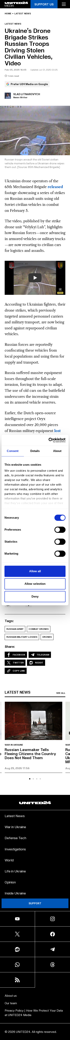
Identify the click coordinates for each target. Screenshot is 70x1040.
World (9, 860)
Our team (11, 1003)
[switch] (60, 530)
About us (11, 995)
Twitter (18, 662)
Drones (47, 636)
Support (35, 903)
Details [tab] (35, 451)
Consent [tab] (12, 451)
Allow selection (35, 583)
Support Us (44, 4)
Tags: (9, 620)
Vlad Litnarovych (26, 94)
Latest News (15, 815)
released (55, 187)
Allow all (35, 571)
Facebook (19, 654)
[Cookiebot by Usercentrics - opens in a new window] (49, 440)
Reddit (39, 662)
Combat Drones (39, 629)
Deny (35, 596)
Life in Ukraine (15, 871)
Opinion (10, 882)
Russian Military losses (21, 636)
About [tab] (57, 451)
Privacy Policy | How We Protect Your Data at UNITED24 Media (34, 1012)
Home (8, 13)
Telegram (43, 654)
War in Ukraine (14, 745)
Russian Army (15, 629)
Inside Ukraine (15, 893)
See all (60, 693)
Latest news (22, 13)
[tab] (29, 778)
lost (57, 431)
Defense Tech (15, 837)
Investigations (15, 848)
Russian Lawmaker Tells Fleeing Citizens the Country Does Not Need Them (30, 753)
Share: (10, 646)
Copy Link (19, 670)
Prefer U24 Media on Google (29, 84)
